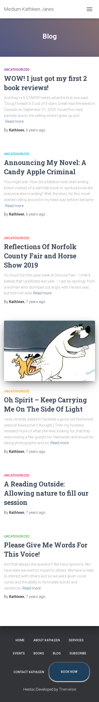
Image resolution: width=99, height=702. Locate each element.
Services (76, 640)
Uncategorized (17, 69)
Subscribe (77, 653)
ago (35, 130)
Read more (14, 121)
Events (19, 653)
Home (20, 640)
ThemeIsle (67, 689)
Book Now (69, 672)
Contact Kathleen (28, 672)
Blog (57, 653)
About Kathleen (46, 640)
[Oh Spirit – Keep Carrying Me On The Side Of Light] (49, 351)
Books (39, 653)
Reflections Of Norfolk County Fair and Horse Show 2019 (40, 255)
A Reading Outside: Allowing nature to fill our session (46, 493)
